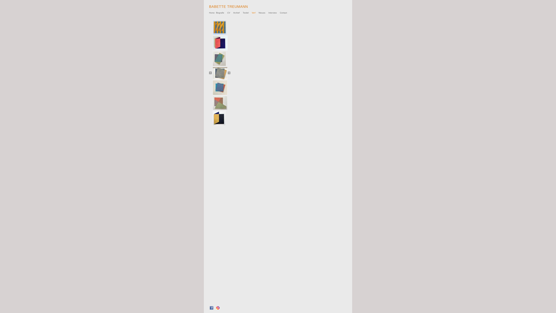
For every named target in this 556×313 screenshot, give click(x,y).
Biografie (220, 13)
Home (212, 13)
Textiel (246, 13)
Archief (236, 13)
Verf (254, 13)
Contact (284, 13)
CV (229, 13)
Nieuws (262, 13)
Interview (272, 13)
